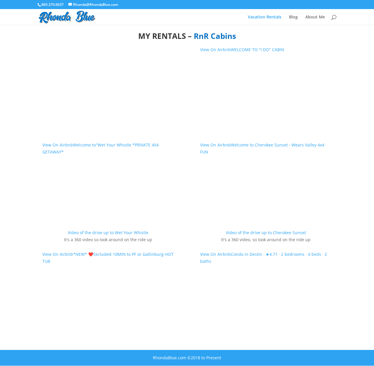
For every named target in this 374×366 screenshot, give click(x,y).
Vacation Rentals (264, 17)
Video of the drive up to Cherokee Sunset (266, 232)
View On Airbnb (57, 254)
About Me (315, 17)
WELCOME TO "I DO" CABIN (257, 49)
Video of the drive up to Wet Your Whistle (108, 232)
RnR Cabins (215, 36)
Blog (293, 17)
